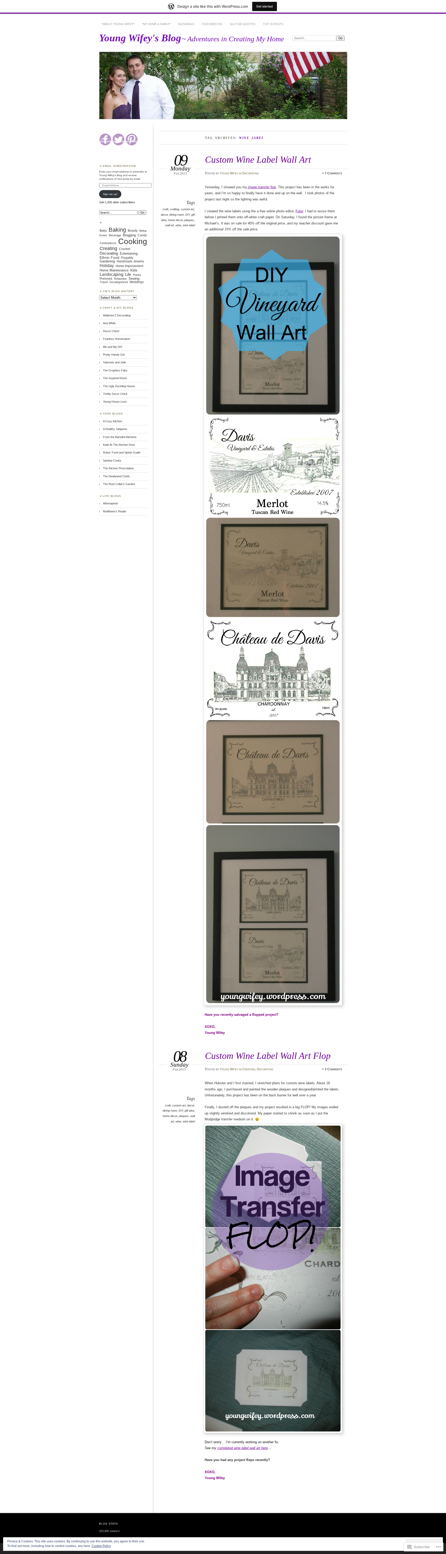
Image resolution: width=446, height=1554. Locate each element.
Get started (264, 6)
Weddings (137, 282)
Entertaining (129, 253)
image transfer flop (261, 187)
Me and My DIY (112, 346)
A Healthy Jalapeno (115, 429)
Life (128, 274)
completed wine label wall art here (242, 1448)
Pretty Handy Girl (114, 354)
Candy (142, 235)
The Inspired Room (115, 378)
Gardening (107, 261)
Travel (104, 282)
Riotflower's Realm (114, 511)
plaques (189, 220)
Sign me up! (110, 194)
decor (164, 214)
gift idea (189, 1110)
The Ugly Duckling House (119, 386)
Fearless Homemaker (116, 338)
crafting (174, 209)
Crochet (124, 249)
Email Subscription (119, 166)
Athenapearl (110, 503)
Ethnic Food (109, 257)
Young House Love (115, 401)
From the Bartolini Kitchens (120, 437)
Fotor (299, 211)
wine (178, 225)
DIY (187, 214)
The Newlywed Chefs (116, 476)
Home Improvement (129, 266)
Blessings (186, 24)
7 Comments (333, 173)
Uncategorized (118, 282)
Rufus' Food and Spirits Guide (121, 452)
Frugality (127, 257)
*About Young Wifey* (118, 24)
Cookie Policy (101, 1546)
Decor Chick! (111, 331)
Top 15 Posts (273, 24)
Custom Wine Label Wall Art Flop (268, 1055)
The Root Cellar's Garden (119, 484)
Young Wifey (229, 173)
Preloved (106, 278)
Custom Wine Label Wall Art (258, 159)
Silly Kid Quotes (242, 24)
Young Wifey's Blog (140, 37)
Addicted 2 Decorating (117, 315)
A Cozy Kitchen (112, 421)
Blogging (129, 235)
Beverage (115, 235)
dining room (176, 214)
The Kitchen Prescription (118, 468)
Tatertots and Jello (114, 362)
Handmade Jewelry (130, 261)
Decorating (250, 173)
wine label (189, 225)
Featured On (212, 24)
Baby (103, 230)
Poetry (137, 274)
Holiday (107, 265)
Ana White (109, 323)
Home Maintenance (114, 270)
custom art (187, 209)
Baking (117, 230)
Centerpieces (108, 243)
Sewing (134, 278)
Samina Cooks (112, 460)
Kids (133, 270)
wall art (169, 225)
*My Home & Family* (156, 24)
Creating (248, 1069)
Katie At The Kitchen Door (119, 444)
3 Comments (333, 1069)
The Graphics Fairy (115, 370)
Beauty (133, 230)
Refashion (120, 278)
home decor (175, 220)
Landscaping (111, 274)
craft (165, 209)
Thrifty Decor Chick (115, 393)
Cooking (132, 241)
